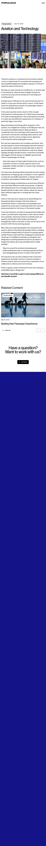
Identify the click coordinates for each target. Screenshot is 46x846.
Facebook (27, 427)
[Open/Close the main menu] (43, 3)
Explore (4, 407)
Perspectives (6, 24)
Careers (27, 412)
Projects (4, 410)
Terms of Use (6, 832)
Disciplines (5, 412)
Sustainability (6, 422)
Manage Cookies (7, 837)
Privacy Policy (6, 830)
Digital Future (6, 424)
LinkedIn (27, 422)
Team (26, 410)
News (3, 427)
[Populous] (9, 3)
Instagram (27, 424)
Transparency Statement (10, 834)
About (26, 407)
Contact (4, 429)
